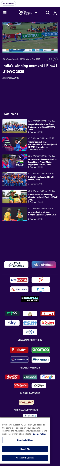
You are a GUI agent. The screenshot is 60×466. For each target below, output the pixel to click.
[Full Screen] (53, 48)
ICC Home (10, 3)
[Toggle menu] (4, 12)
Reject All (25, 449)
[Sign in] (55, 12)
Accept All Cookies (25, 457)
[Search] (47, 12)
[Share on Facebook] (49, 59)
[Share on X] (55, 59)
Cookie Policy (39, 434)
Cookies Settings (25, 440)
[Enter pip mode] (48, 48)
